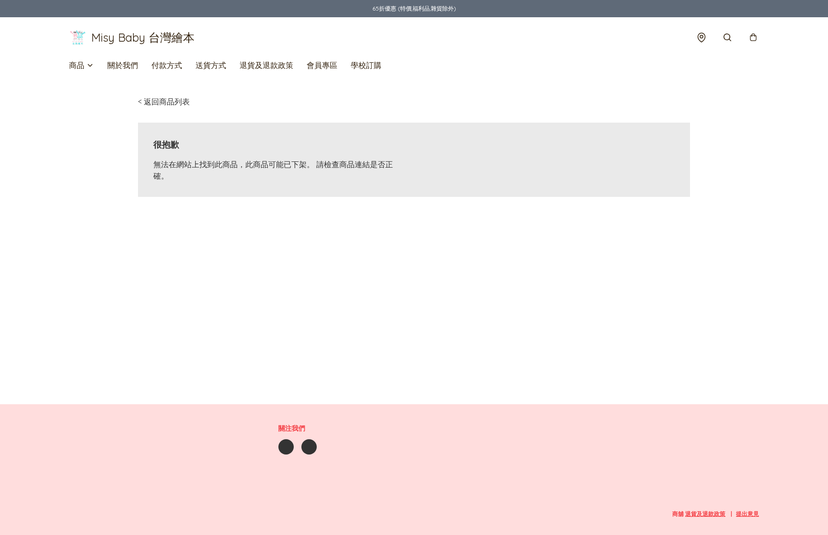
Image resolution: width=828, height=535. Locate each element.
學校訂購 (366, 65)
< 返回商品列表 (164, 101)
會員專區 (322, 65)
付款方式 (166, 65)
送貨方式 (211, 65)
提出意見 (747, 513)
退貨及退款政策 (266, 65)
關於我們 (122, 65)
